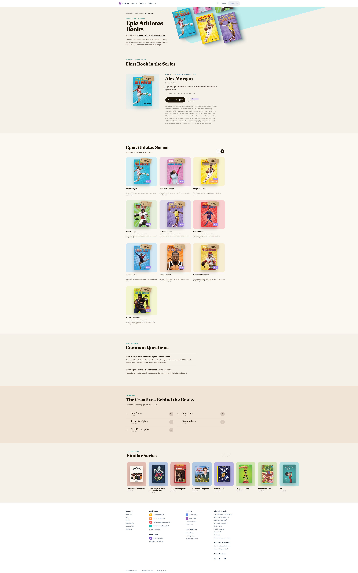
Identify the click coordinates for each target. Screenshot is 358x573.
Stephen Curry (199, 189)
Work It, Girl (219, 489)
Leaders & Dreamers (136, 489)
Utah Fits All (218, 526)
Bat (281, 489)
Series (148, 181)
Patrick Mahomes (201, 275)
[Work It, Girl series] (224, 474)
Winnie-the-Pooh (265, 489)
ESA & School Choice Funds (223, 514)
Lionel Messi (198, 232)
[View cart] (217, 3)
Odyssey (217, 535)
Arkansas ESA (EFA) (220, 520)
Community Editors (192, 539)
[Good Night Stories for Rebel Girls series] (158, 474)
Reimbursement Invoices (222, 538)
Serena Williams (167, 189)
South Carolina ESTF (220, 523)
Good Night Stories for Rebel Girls (157, 490)
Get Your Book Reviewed (222, 546)
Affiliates (129, 529)
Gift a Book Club (155, 530)
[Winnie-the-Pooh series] (267, 474)
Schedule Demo (191, 522)
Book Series (139, 13)
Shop (133, 3)
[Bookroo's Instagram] (215, 558)
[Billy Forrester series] (245, 474)
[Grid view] (222, 151)
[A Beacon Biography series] (202, 474)
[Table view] (218, 151)
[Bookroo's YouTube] (224, 558)
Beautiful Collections (156, 541)
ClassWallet (218, 532)
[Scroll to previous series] (224, 455)
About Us (129, 514)
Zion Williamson (158, 35)
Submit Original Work (221, 549)
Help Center (130, 523)
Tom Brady (131, 232)
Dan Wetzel (172, 83)
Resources (189, 525)
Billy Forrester (242, 489)
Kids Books (129, 13)
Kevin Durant (165, 275)
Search (232, 3)
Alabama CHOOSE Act (221, 517)
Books (142, 3)
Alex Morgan (142, 35)
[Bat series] (289, 474)
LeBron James (166, 232)
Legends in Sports (178, 489)
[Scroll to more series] (229, 455)
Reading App (190, 536)
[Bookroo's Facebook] (220, 558)
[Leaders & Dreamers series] (136, 474)
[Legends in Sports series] (180, 474)
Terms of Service (147, 571)
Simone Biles (131, 275)
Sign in (224, 3)
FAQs (127, 520)
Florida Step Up (219, 529)
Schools (151, 3)
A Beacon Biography (201, 489)
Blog (127, 517)
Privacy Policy (161, 571)
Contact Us (130, 526)
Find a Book (189, 533)
